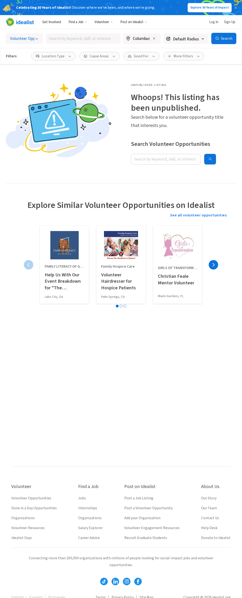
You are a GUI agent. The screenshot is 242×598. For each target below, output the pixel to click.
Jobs (82, 498)
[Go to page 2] (121, 306)
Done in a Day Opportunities (34, 508)
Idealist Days (21, 537)
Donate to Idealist (216, 537)
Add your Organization (142, 518)
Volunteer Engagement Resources (152, 528)
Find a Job (76, 22)
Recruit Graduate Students (145, 537)
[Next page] (213, 265)
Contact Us (210, 518)
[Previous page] (28, 265)
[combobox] (83, 39)
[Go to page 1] (117, 306)
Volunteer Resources (28, 528)
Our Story (208, 498)
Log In (213, 22)
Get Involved (51, 22)
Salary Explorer (90, 528)
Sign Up (229, 22)
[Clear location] (154, 38)
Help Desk (209, 528)
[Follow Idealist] (104, 581)
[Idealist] (20, 22)
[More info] (142, 39)
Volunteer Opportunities (31, 498)
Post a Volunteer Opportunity (148, 508)
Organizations (23, 518)
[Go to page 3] (124, 306)
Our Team (209, 508)
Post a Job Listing (138, 498)
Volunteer (102, 22)
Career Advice (89, 537)
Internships (87, 508)
